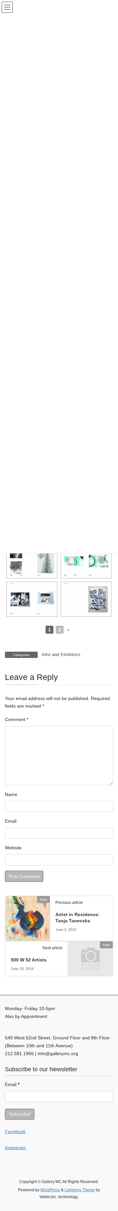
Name (11, 794)
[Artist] (27, 917)
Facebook (15, 1131)
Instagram (15, 1147)
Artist (46, 654)
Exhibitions (70, 654)
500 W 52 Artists (29, 959)
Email (10, 821)
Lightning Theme (80, 1190)
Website (13, 847)
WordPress (50, 1190)
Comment (16, 719)
